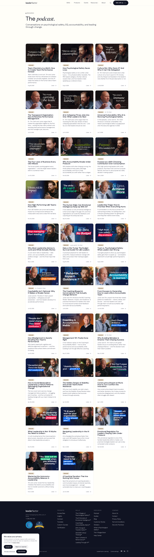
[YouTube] (121, 551)
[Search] (110, 3)
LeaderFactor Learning (102, 551)
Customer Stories (99, 522)
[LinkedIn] (124, 551)
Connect (60, 519)
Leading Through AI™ (82, 543)
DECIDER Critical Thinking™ (81, 534)
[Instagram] (127, 551)
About (104, 3)
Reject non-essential (21, 547)
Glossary (96, 525)
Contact (114, 516)
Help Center (98, 536)
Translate (60, 522)
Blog (95, 519)
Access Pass (61, 513)
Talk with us (119, 3)
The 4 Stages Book (100, 533)
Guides (96, 516)
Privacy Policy (116, 519)
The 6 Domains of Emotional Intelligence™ (83, 519)
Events (86, 3)
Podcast (96, 513)
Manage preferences (9, 551)
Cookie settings (115, 551)
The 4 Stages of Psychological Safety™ (83, 514)
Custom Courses (62, 525)
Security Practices (118, 525)
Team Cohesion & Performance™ (81, 539)
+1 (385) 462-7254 (30, 519)
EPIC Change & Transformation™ (81, 529)
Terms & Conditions (118, 522)
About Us (115, 513)
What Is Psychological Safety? (101, 529)
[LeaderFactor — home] (31, 3)
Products (77, 3)
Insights (59, 516)
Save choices (21, 551)
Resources (94, 3)
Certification (61, 528)
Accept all (8, 547)
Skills (68, 3)
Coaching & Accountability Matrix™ (83, 524)
